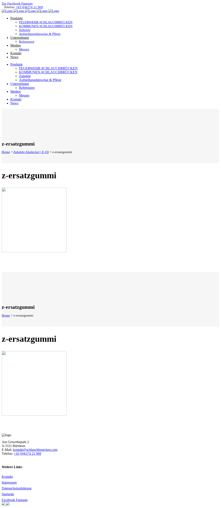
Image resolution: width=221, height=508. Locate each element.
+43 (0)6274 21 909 (29, 7)
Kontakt (7, 476)
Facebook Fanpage (15, 500)
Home (6, 152)
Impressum (9, 482)
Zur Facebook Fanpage (17, 3)
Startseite (8, 494)
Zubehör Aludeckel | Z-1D (31, 152)
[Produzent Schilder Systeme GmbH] (4, 504)
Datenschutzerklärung (17, 488)
